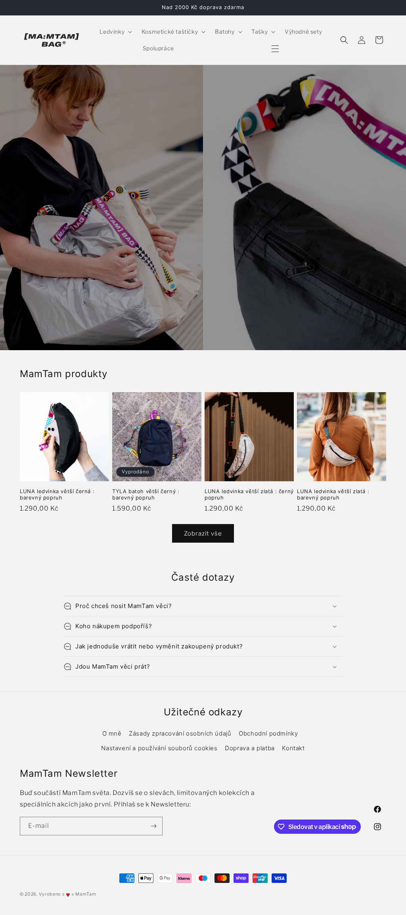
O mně (112, 733)
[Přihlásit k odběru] (153, 826)
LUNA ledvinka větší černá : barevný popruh (57, 494)
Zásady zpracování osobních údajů (180, 733)
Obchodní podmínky (268, 733)
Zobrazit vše (203, 533)
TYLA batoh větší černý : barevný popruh (145, 494)
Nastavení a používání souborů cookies (159, 748)
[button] (115, 31)
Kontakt (293, 748)
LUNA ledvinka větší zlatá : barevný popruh (333, 494)
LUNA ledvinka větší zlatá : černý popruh (249, 494)
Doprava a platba (250, 748)
